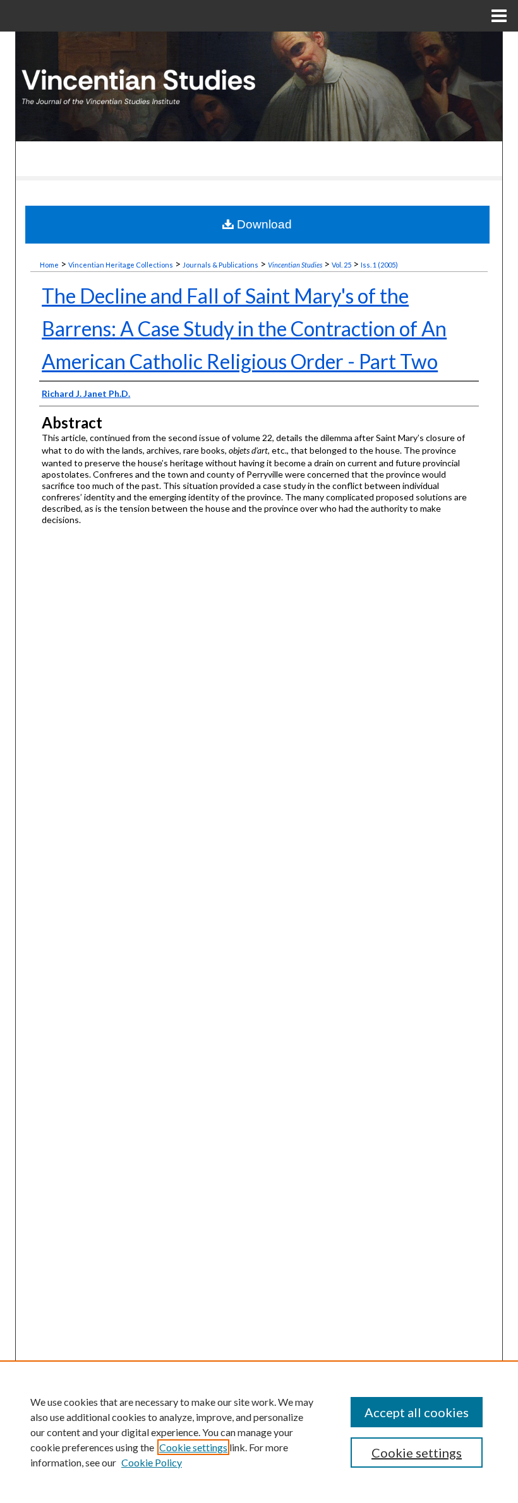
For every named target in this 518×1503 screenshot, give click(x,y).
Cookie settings (193, 1447)
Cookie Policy (151, 1462)
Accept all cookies (416, 1412)
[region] (259, 1431)
